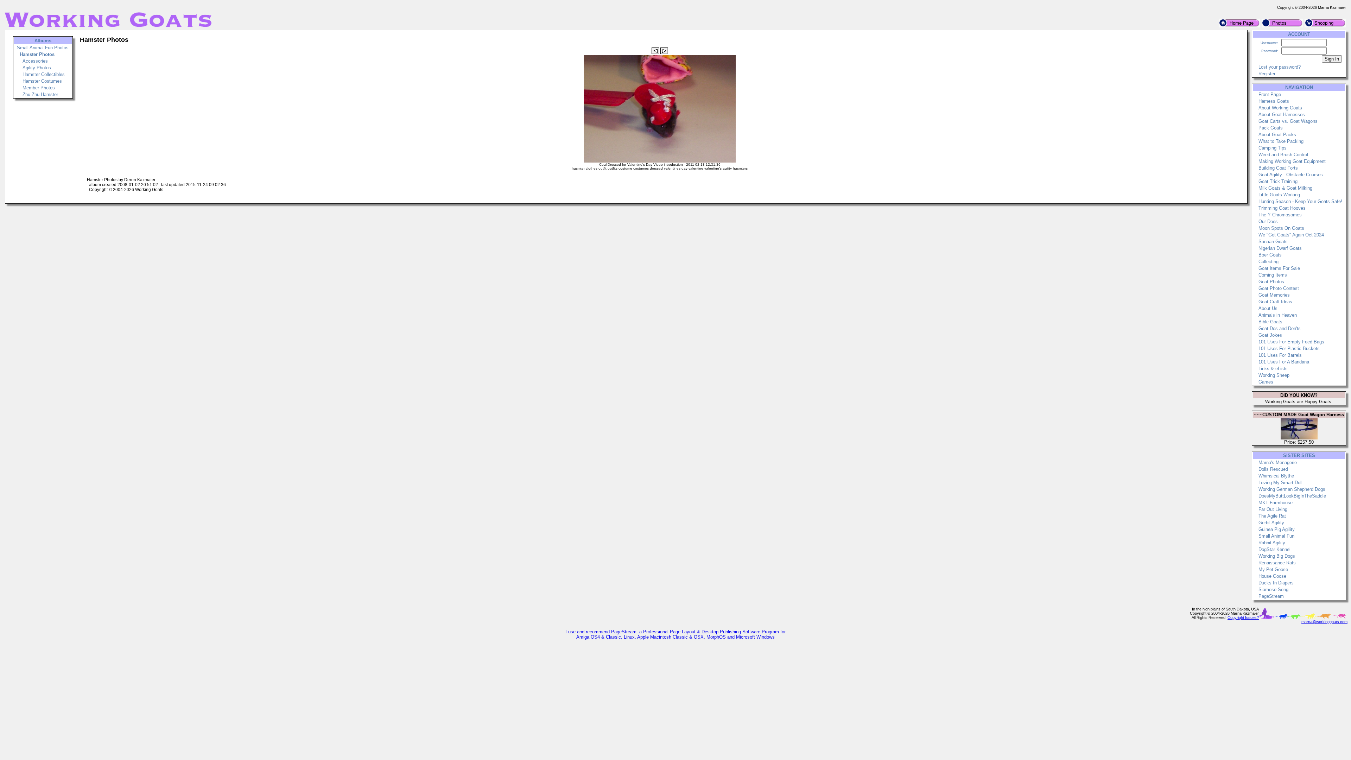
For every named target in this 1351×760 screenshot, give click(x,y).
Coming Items (1272, 275)
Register (1266, 73)
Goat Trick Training (1278, 181)
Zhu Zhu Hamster (40, 94)
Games (1265, 382)
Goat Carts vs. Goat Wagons (1288, 121)
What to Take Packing (1281, 141)
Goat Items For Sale (1279, 268)
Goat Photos (1271, 281)
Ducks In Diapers (1276, 582)
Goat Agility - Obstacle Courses (1290, 174)
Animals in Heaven (1277, 315)
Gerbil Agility (1271, 522)
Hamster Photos (37, 54)
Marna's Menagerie (1277, 462)
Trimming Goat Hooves (1282, 208)
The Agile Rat (1272, 516)
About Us (1267, 308)
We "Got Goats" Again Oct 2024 (1291, 235)
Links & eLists (1273, 368)
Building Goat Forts (1278, 168)
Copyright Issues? (1243, 617)
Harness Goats (1273, 101)
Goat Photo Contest (1278, 288)
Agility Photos (37, 67)
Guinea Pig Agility (1276, 529)
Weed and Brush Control (1283, 154)
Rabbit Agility (1271, 542)
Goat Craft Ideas (1275, 301)
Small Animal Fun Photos (43, 47)
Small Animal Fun (1276, 536)
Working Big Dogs (1276, 556)
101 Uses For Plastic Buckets (1289, 348)
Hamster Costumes (42, 81)
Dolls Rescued (1273, 469)
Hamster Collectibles (44, 74)
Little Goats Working (1279, 194)
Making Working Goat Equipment (1292, 161)
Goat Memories (1274, 295)
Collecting (1268, 261)
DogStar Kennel (1274, 549)
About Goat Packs (1277, 134)
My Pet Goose (1273, 569)
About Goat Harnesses (1281, 114)
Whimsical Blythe (1276, 476)
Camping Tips (1272, 148)
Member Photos (39, 87)
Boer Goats (1270, 255)
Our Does (1268, 221)
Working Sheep (1273, 375)
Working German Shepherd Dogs (1291, 489)
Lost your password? (1279, 67)
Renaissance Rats (1277, 562)
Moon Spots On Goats (1281, 228)
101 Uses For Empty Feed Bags (1291, 341)
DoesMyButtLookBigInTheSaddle (1292, 496)
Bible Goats (1270, 321)
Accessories (35, 61)
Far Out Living (1272, 509)
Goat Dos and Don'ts (1279, 328)
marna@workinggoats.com (1324, 622)
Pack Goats (1270, 128)
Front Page (1269, 94)
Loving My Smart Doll (1280, 482)
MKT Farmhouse (1275, 502)
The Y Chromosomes (1280, 214)
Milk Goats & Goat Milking (1285, 188)
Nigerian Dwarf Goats (1280, 248)
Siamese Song (1273, 589)
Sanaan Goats (1273, 241)
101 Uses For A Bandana (1283, 362)
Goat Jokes (1270, 335)
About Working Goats (1280, 107)
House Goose (1272, 576)
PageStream (1271, 596)
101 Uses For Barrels (1280, 355)
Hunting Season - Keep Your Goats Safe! (1300, 201)
